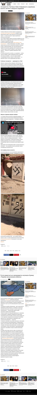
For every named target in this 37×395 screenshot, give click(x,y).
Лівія (13, 250)
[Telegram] (33, 0)
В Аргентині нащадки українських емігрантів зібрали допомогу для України (30, 37)
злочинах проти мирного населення (8, 33)
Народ (26, 35)
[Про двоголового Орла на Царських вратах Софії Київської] (30, 17)
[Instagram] (32, 0)
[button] (28, 1)
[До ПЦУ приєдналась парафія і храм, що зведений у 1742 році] (32, 263)
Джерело (2, 241)
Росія (19, 250)
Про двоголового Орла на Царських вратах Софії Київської (30, 23)
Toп (25, 21)
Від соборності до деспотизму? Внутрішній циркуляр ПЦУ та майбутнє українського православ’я (30, 32)
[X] (34, 0)
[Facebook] (31, 0)
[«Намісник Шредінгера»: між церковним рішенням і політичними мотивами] (4, 263)
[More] (20, 255)
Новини (26, 26)
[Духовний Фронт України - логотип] (6, 4)
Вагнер (8, 250)
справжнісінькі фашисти (6, 239)
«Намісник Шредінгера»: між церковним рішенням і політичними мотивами (30, 28)
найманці (16, 250)
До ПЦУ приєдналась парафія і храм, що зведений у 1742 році (31, 268)
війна (11, 250)
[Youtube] (35, 0)
